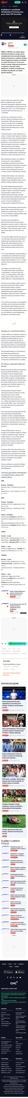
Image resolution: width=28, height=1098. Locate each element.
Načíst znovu (14, 27)
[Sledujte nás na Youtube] (20, 977)
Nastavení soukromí (9, 1089)
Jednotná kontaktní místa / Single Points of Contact (13, 1091)
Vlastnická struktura (18, 1089)
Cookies (22, 1088)
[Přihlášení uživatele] (22, 2)
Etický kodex (7, 1093)
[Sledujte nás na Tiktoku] (17, 977)
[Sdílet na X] (5, 644)
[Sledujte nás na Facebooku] (8, 977)
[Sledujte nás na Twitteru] (14, 977)
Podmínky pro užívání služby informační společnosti (13, 1086)
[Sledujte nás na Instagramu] (11, 977)
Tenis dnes (6, 673)
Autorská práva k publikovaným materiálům (13, 1084)
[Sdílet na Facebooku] (2, 644)
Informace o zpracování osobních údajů (12, 1088)
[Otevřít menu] (25, 2)
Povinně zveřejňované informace (17, 1093)
